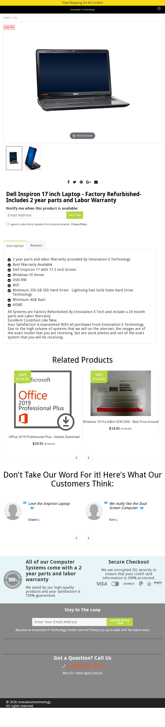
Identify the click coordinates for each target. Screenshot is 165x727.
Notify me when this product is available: (42, 208)
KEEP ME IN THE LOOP (119, 622)
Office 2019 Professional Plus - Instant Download (44, 437)
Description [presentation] (15, 246)
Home (6, 17)
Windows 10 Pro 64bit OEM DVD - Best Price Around (121, 422)
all (15, 17)
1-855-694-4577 (84, 666)
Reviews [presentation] (36, 245)
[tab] (15, 245)
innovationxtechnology (34, 702)
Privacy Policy (79, 224)
